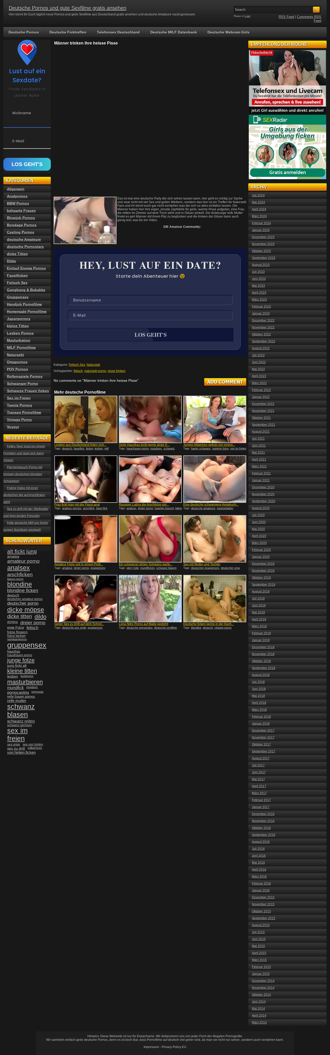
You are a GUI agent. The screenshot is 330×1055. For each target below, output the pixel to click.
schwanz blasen (166, 567)
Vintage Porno (19, 420)
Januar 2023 (261, 313)
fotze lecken (16, 636)
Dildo (11, 261)
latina (178, 508)
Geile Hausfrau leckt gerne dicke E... (144, 445)
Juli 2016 (258, 849)
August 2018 (261, 675)
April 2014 (259, 1015)
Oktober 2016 (261, 828)
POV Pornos (17, 369)
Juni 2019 (259, 605)
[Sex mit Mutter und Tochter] (214, 539)
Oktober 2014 (261, 995)
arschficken (20, 574)
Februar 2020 (261, 550)
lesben (99, 448)
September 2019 (263, 584)
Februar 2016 (261, 883)
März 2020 (259, 543)
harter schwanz (201, 448)
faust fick (102, 508)
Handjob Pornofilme (24, 304)
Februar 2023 (261, 306)
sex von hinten (33, 744)
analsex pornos (71, 508)
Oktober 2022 (261, 334)
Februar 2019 (261, 633)
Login (247, 16)
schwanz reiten (21, 721)
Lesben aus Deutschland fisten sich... (80, 445)
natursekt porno (95, 371)
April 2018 (259, 703)
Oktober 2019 (261, 578)
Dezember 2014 (263, 981)
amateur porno (23, 561)
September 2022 (263, 341)
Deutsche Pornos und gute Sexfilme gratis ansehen (67, 8)
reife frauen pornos (21, 696)
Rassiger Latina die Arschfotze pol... (144, 504)
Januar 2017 (261, 807)
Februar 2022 (261, 390)
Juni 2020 (259, 522)
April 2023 (259, 293)
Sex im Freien (19, 398)
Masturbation (18, 340)
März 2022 (259, 383)
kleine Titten (18, 326)
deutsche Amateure (24, 239)
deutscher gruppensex (205, 567)
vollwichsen (35, 747)
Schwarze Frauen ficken (28, 391)
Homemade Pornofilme (27, 311)
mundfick (15, 688)
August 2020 (261, 508)
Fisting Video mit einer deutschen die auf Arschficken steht (24, 495)
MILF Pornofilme (21, 347)
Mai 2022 (258, 369)
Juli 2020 (258, 515)
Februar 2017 (261, 800)
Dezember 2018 (263, 647)
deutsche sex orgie (74, 627)
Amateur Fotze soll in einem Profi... (78, 564)
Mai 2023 (258, 286)
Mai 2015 (258, 946)
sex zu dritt (16, 748)
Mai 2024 (258, 202)
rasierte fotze (220, 448)
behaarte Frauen (21, 211)
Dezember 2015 (263, 897)
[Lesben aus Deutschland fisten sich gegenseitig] (85, 419)
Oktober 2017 (261, 744)
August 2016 (261, 842)
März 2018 (259, 710)
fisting (89, 448)
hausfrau (13, 651)
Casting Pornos (20, 232)
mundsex (156, 448)
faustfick (79, 448)
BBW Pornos (18, 203)
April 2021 (259, 459)
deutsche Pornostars (25, 247)
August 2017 (261, 758)
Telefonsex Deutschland (118, 32)
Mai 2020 (258, 529)
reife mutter (16, 700)
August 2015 (261, 925)
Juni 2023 (259, 279)
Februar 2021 (261, 473)
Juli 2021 (258, 438)
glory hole (133, 567)
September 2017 (263, 751)
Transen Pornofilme (24, 412)
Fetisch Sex (77, 365)
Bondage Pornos (22, 225)
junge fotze (21, 660)
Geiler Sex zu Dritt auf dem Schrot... (79, 624)
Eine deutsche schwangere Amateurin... (211, 504)
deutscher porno (22, 603)
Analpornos (17, 196)
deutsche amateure (203, 508)
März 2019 (259, 626)
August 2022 (261, 348)
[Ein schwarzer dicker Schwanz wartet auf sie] (150, 539)
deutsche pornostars (140, 627)
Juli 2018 (258, 682)
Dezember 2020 (263, 487)
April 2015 (259, 953)
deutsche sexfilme (165, 627)
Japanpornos (18, 319)
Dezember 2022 (263, 320)
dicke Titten (17, 254)
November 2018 (263, 654)
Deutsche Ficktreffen (68, 32)
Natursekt (93, 365)
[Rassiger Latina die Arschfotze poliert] (150, 479)
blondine (196, 627)
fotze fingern (17, 632)
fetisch (78, 371)
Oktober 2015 (261, 911)
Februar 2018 (261, 717)
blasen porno (15, 579)
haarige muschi (164, 508)
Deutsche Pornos (24, 32)
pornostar (37, 691)
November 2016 (263, 821)
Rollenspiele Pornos (25, 376)
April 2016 (259, 869)
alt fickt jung (22, 551)
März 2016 (259, 876)
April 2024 (259, 209)
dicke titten (19, 616)
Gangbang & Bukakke (26, 290)
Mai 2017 (258, 779)
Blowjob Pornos (21, 218)
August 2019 (261, 591)
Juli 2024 (258, 195)
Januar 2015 (261, 974)
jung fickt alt (17, 666)
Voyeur (13, 427)
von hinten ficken (21, 752)
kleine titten (22, 671)
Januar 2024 (261, 230)
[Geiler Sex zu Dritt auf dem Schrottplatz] (85, 598)
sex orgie (13, 744)
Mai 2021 (258, 452)
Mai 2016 (258, 862)
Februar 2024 (261, 223)
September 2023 (263, 258)
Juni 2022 (259, 362)
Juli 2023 (258, 272)
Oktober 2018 (261, 661)
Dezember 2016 (263, 814)
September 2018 (263, 668)
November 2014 (263, 988)
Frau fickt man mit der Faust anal (77, 504)
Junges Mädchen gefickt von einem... (209, 445)
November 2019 (263, 571)
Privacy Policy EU (174, 1047)
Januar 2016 (261, 890)
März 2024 (259, 216)
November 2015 (263, 904)
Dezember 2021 (263, 404)
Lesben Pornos (20, 333)
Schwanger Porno (22, 384)
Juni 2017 (259, 772)
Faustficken (17, 275)
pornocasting (18, 692)
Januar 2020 (261, 557)
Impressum (151, 1047)
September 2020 (263, 501)
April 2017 (259, 786)
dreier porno (145, 508)
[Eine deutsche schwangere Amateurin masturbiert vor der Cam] (214, 479)
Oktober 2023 (261, 251)
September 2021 (263, 425)
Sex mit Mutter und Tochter (201, 564)
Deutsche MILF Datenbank (173, 32)
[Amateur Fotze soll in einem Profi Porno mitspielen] (85, 539)
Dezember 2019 (263, 564)
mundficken (147, 567)
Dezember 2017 (263, 730)
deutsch (67, 448)
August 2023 (261, 265)
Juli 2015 (258, 932)
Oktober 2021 (261, 418)
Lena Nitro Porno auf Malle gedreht (143, 624)
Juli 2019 (258, 598)
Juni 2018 (259, 689)
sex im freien (238, 448)
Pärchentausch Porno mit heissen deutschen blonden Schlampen (22, 474)
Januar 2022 (261, 397)
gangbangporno (17, 639)
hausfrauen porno (138, 448)
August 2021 (261, 432)
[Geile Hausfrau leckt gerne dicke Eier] (150, 419)
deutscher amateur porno (25, 599)
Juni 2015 (259, 939)
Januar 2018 (261, 723)
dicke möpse (25, 609)
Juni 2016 (259, 856)
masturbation (225, 508)
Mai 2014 (258, 1008)
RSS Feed (286, 17)
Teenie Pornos (19, 405)
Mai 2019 (258, 612)
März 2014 (259, 1022)
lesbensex (27, 676)
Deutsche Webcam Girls (229, 32)
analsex (131, 508)
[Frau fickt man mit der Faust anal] (85, 479)
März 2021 (259, 466)
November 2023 (263, 244)
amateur (67, 567)
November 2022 (263, 327)
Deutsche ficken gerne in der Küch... (208, 624)
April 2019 (259, 619)
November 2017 (263, 737)
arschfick (89, 508)
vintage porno (223, 627)
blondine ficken (22, 590)
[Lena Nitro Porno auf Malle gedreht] (150, 598)
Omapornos (17, 362)
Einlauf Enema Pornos (26, 268)
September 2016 (263, 835)
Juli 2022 (258, 355)
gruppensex (97, 567)
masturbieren (25, 681)
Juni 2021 (259, 445)
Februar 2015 (261, 967)
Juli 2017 (258, 765)
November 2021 (263, 411)
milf (106, 448)
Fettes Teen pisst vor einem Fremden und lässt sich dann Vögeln (24, 453)
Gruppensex (18, 297)
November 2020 (263, 494)
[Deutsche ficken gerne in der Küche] (214, 598)
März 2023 (259, 299)
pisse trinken (117, 371)
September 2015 (263, 918)
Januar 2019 (261, 640)
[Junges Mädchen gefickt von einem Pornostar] (214, 419)
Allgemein (15, 189)
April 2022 (259, 376)
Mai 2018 (258, 696)
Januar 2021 (261, 480)
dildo (40, 616)
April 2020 (259, 536)
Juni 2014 (259, 1002)
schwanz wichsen (19, 725)
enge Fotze (15, 627)
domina (12, 622)
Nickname (21, 113)
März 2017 (259, 793)
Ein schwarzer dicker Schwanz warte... (145, 564)
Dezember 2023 (263, 237)
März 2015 (259, 960)
